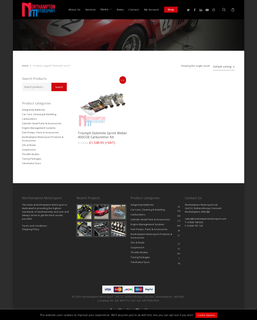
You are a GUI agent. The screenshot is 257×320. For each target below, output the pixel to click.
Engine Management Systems (39, 127)
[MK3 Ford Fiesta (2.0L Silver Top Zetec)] (101, 229)
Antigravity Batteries (33, 109)
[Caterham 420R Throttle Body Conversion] (84, 212)
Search (59, 87)
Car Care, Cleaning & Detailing (39, 114)
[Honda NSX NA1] (101, 212)
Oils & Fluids (29, 145)
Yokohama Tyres (31, 163)
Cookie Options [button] (206, 315)
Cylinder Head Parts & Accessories (42, 123)
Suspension (29, 149)
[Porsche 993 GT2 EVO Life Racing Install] (118, 212)
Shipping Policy (30, 229)
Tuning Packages (31, 158)
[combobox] (224, 66)
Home (25, 65)
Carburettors (29, 118)
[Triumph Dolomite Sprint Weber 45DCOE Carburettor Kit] (103, 103)
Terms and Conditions (34, 225)
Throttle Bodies (31, 154)
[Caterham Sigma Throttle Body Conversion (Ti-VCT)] (84, 229)
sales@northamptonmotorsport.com (205, 218)
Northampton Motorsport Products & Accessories (43, 138)
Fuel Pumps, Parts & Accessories (40, 132)
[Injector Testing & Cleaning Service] (118, 229)
